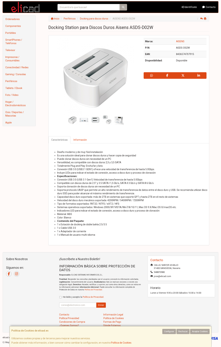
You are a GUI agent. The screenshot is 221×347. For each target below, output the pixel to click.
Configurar (169, 331)
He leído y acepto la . (83, 297)
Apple (8, 122)
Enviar (101, 305)
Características (59, 139)
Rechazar (183, 331)
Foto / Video (11, 95)
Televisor (10, 50)
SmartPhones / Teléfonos (13, 41)
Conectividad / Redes (16, 67)
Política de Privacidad (93, 290)
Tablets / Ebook (13, 88)
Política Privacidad (69, 318)
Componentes (13, 26)
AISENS (180, 41)
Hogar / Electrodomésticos (15, 103)
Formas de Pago (112, 321)
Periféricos (11, 81)
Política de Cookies (121, 342)
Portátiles (10, 33)
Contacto (210, 7)
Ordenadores (12, 19)
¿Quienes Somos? (69, 325)
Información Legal (113, 314)
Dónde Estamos (112, 325)
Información (80, 139)
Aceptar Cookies (200, 331)
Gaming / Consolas (15, 74)
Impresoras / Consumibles (12, 59)
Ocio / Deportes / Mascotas (14, 114)
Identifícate (190, 7)
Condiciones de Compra (72, 321)
